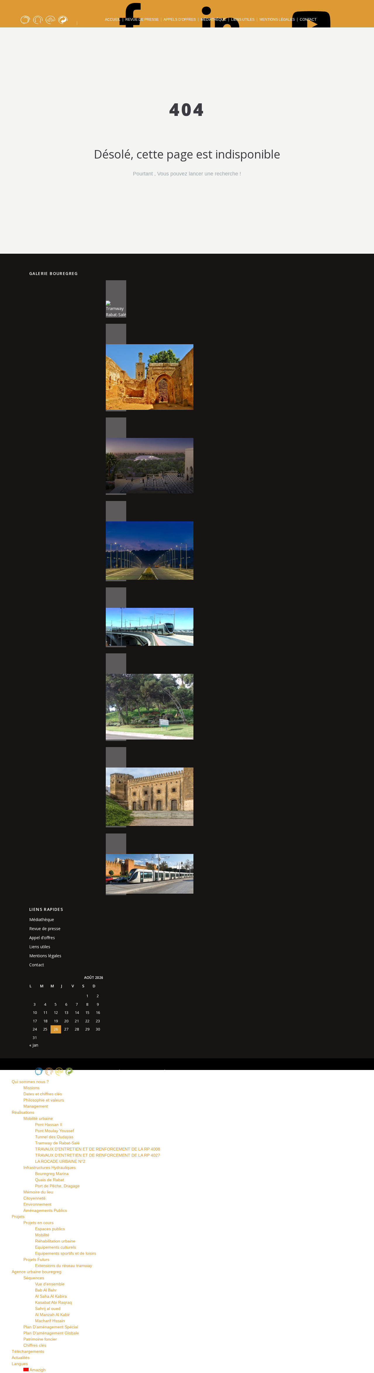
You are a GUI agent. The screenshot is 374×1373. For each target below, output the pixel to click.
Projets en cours (38, 1222)
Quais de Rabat (49, 1179)
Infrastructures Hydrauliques (49, 1167)
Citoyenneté (34, 1198)
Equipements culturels (55, 1247)
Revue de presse (44, 928)
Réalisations (114, 34)
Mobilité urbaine (38, 1118)
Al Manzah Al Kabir (52, 1314)
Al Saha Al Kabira (51, 1296)
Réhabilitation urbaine (55, 1241)
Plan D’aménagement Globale (51, 1333)
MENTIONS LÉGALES (277, 20)
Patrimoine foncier (40, 1339)
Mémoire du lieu (38, 1192)
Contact (36, 964)
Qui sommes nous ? (68, 34)
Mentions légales (45, 955)
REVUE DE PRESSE (142, 20)
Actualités (300, 34)
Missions (31, 1087)
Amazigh (37, 1369)
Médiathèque (41, 919)
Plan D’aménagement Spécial (50, 1327)
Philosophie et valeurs (43, 1100)
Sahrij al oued (47, 1308)
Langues (333, 34)
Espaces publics (50, 1228)
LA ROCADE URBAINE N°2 (60, 1161)
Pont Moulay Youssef (54, 1130)
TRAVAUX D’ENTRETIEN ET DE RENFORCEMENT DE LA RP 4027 (97, 1155)
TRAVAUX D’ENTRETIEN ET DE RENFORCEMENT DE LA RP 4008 (97, 1149)
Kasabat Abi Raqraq (53, 1302)
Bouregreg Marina (52, 1173)
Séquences (33, 1277)
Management (35, 1106)
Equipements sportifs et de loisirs (65, 1253)
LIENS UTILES (242, 20)
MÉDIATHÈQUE (213, 20)
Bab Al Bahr (46, 1290)
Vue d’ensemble (50, 1284)
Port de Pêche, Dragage (57, 1186)
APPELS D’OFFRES (180, 20)
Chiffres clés (34, 1345)
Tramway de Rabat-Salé (57, 1143)
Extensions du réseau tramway (63, 1265)
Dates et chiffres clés (42, 1094)
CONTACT (308, 20)
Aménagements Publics (45, 1210)
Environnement (37, 1204)
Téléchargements (257, 34)
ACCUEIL (112, 20)
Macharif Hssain (50, 1320)
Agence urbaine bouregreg (197, 34)
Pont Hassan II (48, 1124)
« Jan (33, 1045)
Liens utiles (39, 946)
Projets (148, 34)
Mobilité (42, 1235)
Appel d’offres (42, 937)
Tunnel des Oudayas (54, 1136)
